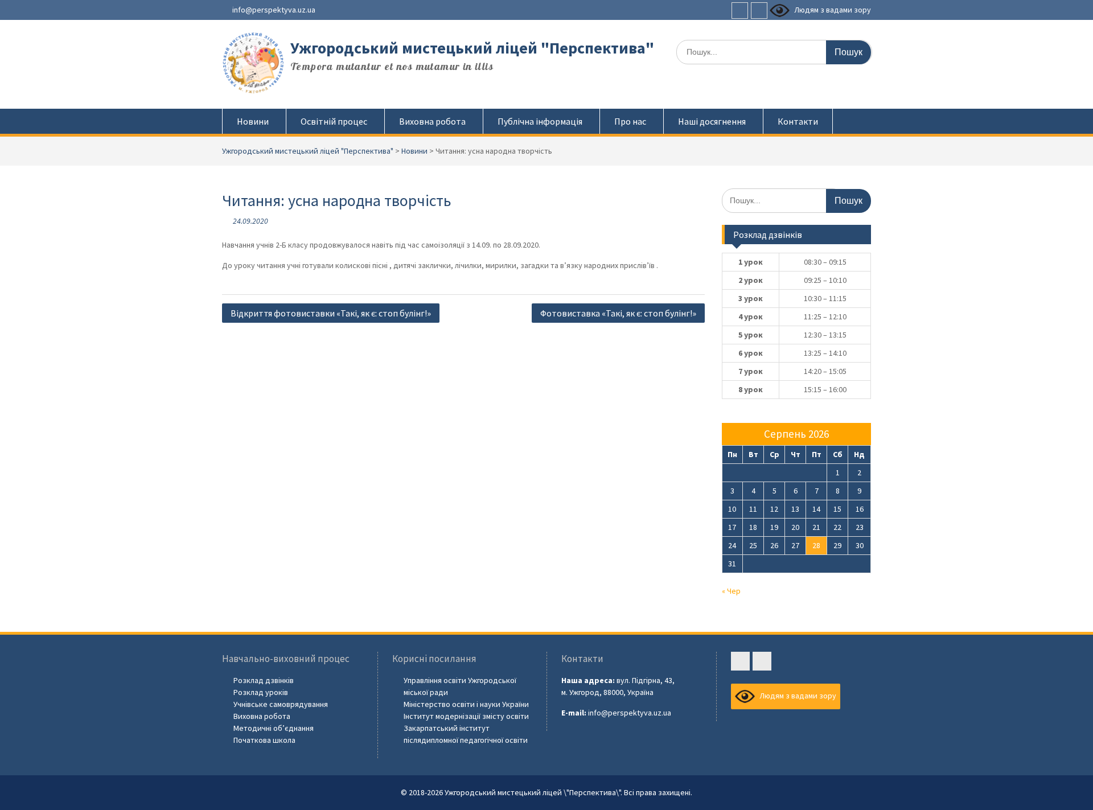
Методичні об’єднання (273, 728)
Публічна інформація (540, 121)
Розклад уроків (260, 692)
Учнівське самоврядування (280, 704)
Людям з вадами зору (831, 10)
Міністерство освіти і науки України (466, 704)
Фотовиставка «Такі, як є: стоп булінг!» (618, 313)
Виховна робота (432, 121)
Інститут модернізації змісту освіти (466, 716)
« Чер (731, 591)
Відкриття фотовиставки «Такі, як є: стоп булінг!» (331, 313)
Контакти (798, 121)
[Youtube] (759, 10)
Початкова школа (264, 740)
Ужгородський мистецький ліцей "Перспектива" (472, 48)
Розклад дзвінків (263, 680)
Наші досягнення (712, 121)
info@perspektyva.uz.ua (273, 10)
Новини (253, 121)
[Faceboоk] (740, 10)
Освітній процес (334, 121)
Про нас (630, 121)
